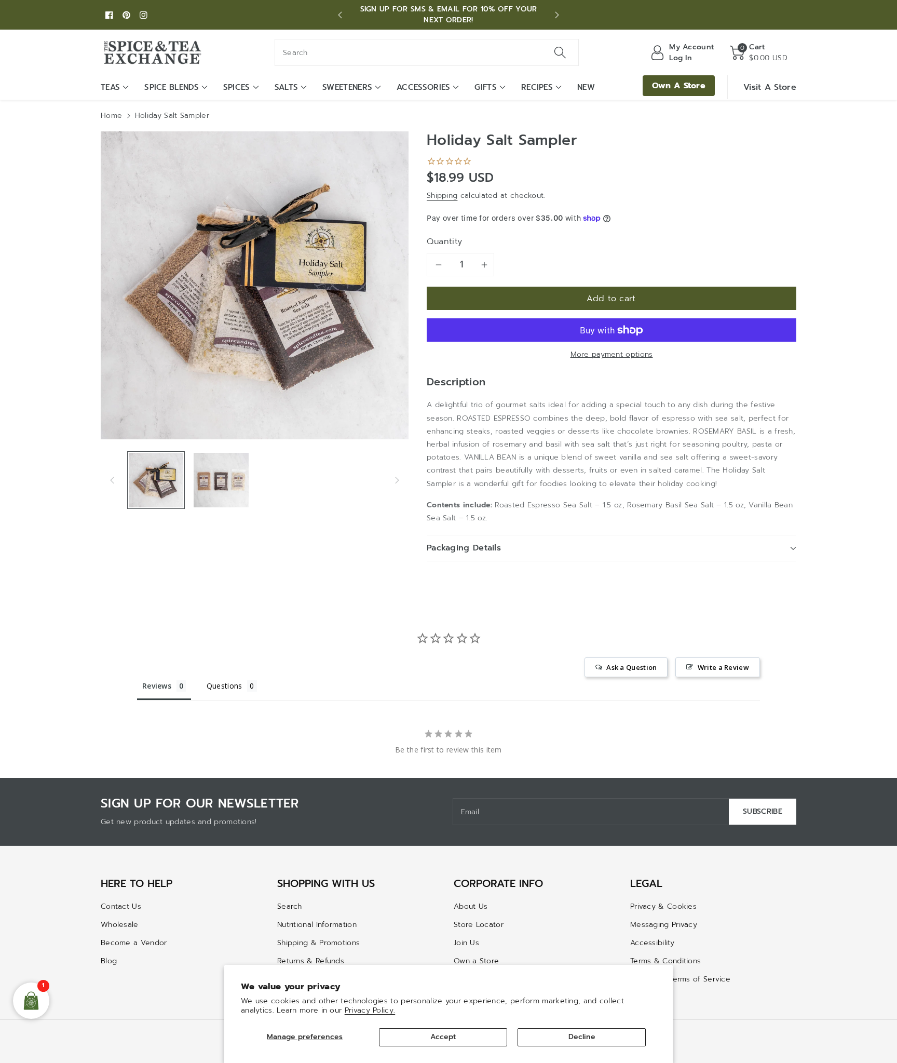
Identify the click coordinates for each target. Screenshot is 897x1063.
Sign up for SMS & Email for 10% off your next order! (448, 14)
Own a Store (476, 961)
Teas (110, 87)
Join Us (466, 942)
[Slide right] (397, 479)
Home (111, 115)
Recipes (537, 87)
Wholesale (120, 924)
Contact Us (121, 906)
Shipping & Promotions (318, 942)
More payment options (611, 354)
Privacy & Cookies (663, 906)
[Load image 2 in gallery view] (221, 480)
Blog (109, 961)
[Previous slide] (340, 15)
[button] (758, 52)
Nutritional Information (317, 924)
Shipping (442, 195)
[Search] (560, 52)
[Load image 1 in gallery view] (156, 480)
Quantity (445, 241)
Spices (236, 87)
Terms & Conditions (665, 961)
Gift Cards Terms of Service (680, 979)
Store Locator (479, 924)
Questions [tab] (224, 686)
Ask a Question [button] (631, 667)
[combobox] (426, 52)
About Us (470, 906)
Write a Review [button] (723, 667)
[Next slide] (556, 15)
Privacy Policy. (370, 1010)
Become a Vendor (134, 942)
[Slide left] (112, 479)
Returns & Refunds (310, 961)
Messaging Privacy (663, 924)
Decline (581, 1036)
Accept (443, 1036)
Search (289, 906)
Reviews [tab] (156, 686)
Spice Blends (171, 87)
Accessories (423, 87)
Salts (286, 87)
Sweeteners (347, 87)
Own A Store (678, 85)
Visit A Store (769, 87)
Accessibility (652, 942)
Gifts (485, 87)
